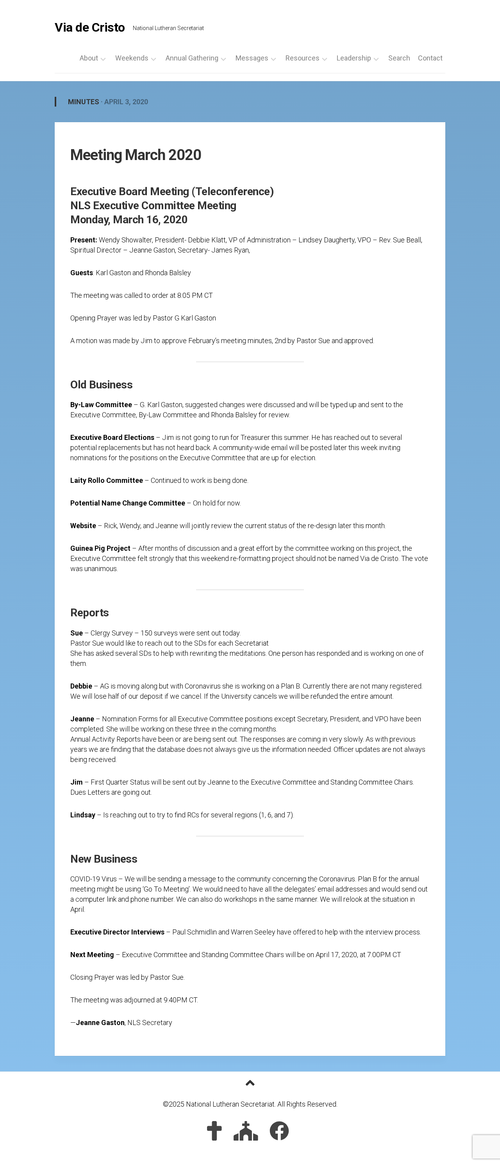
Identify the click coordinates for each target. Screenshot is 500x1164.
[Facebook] (279, 1131)
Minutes (83, 102)
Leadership (354, 58)
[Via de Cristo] (214, 1131)
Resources (303, 58)
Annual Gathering (192, 58)
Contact (430, 58)
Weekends (131, 58)
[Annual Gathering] (246, 1131)
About (89, 58)
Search (399, 58)
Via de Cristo (90, 27)
